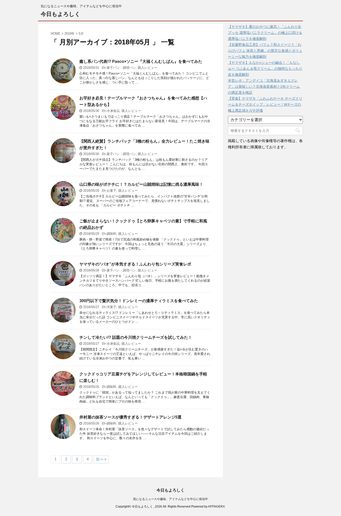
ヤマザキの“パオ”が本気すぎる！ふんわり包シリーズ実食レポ (135, 264)
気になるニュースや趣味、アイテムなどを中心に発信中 (170, 499)
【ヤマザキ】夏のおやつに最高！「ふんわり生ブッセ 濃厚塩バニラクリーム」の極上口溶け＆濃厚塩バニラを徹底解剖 (265, 33)
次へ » (101, 459)
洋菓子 (111, 307)
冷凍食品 (113, 111)
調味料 (111, 234)
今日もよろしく (60, 14)
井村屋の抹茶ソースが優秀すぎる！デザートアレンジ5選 (130, 417)
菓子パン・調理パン (121, 68)
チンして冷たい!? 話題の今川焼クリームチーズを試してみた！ (135, 337)
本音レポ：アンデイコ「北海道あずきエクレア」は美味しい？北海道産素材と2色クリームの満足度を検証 (264, 86)
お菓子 (111, 190)
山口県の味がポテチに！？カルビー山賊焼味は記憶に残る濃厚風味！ (141, 184)
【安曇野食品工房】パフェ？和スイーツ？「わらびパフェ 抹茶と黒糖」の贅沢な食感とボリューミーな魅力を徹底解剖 (265, 51)
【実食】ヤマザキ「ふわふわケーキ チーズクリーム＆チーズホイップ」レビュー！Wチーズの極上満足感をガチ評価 (265, 104)
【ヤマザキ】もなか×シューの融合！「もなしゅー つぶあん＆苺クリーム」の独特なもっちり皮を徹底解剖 (265, 69)
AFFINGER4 (216, 506)
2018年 (69, 33)
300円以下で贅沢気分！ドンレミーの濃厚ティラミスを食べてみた (138, 301)
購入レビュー (147, 68)
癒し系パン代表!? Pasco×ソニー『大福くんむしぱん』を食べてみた (140, 61)
